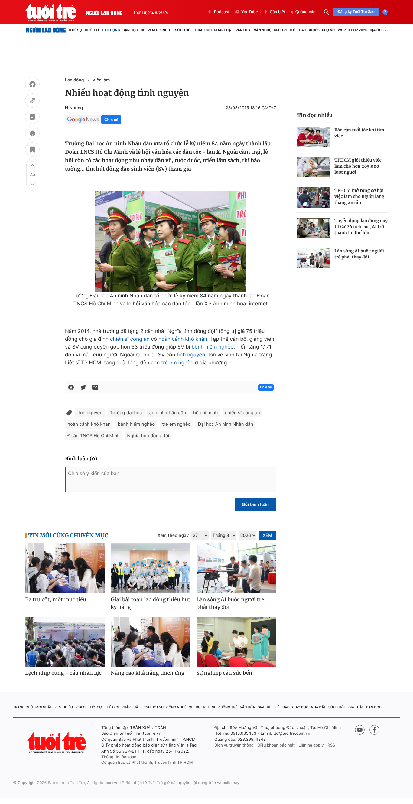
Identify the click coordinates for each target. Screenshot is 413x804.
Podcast (221, 12)
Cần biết (277, 12)
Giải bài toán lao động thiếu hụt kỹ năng (150, 603)
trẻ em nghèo (177, 363)
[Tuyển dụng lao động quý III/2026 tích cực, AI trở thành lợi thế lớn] (313, 228)
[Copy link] (32, 101)
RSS (331, 745)
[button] (32, 165)
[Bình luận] (32, 118)
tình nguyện (191, 355)
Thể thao (297, 30)
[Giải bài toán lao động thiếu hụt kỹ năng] (150, 568)
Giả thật (356, 707)
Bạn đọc (130, 30)
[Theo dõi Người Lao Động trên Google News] (83, 119)
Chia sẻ (111, 119)
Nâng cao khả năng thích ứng (147, 673)
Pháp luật (223, 30)
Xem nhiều (63, 707)
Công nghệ (176, 707)
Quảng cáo (305, 12)
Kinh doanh (153, 707)
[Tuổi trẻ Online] (57, 742)
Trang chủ (23, 707)
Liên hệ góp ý (311, 745)
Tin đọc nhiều (315, 115)
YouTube (249, 12)
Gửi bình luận (255, 504)
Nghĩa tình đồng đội (148, 435)
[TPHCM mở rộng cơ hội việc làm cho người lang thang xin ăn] (313, 197)
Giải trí (280, 30)
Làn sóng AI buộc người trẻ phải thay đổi (359, 254)
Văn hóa (247, 707)
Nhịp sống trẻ (224, 707)
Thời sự (75, 30)
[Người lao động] (104, 12)
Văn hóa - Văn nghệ (253, 30)
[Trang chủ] (46, 30)
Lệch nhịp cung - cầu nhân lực (63, 673)
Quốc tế (92, 30)
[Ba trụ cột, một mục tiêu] (65, 568)
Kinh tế (166, 30)
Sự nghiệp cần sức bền (224, 673)
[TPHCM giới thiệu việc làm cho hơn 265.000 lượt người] (313, 167)
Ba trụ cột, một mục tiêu (55, 599)
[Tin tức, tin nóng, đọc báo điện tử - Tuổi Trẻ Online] (55, 12)
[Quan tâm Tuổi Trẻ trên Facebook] (374, 730)
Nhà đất (318, 707)
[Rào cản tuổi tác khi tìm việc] (313, 137)
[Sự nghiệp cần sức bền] (236, 642)
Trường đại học (126, 412)
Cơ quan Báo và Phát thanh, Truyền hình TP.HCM (147, 762)
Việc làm (101, 80)
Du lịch (202, 707)
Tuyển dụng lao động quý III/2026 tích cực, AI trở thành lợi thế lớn (361, 226)
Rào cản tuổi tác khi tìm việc (359, 133)
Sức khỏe (184, 30)
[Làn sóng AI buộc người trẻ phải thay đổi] (313, 258)
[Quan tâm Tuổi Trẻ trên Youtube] (360, 730)
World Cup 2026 (352, 30)
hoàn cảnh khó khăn (182, 339)
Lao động (111, 30)
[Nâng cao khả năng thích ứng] (150, 642)
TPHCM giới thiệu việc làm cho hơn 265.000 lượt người (358, 166)
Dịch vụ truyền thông (234, 745)
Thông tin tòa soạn (118, 757)
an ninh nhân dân (167, 412)
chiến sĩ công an (130, 339)
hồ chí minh (205, 412)
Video (80, 707)
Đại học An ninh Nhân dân (225, 424)
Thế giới (112, 707)
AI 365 (314, 30)
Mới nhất (43, 707)
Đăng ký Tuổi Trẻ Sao (356, 12)
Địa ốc (376, 30)
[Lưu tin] (32, 150)
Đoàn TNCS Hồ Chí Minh (93, 435)
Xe (191, 707)
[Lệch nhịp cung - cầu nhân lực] (65, 642)
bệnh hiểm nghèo (212, 347)
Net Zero (148, 30)
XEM (267, 535)
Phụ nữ (328, 30)
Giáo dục (203, 30)
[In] (32, 134)
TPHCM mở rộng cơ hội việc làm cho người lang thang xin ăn (359, 196)
